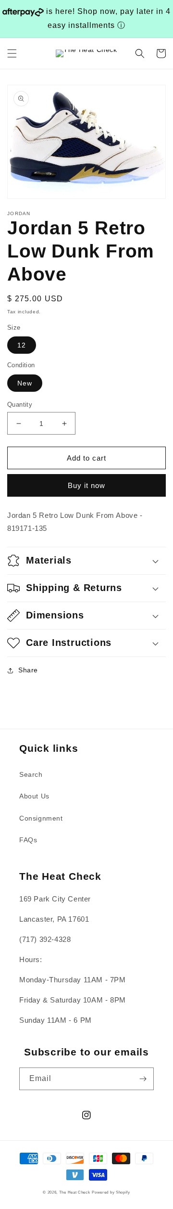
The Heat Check (74, 1192)
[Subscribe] (142, 1079)
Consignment (41, 818)
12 (21, 345)
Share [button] (28, 670)
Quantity (19, 404)
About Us (34, 796)
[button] (12, 53)
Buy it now (86, 485)
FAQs (28, 840)
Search (31, 774)
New (24, 383)
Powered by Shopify (111, 1192)
